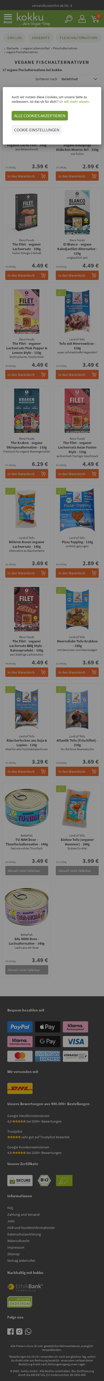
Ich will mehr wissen (73, 101)
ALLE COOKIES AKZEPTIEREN (39, 115)
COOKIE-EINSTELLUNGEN (36, 130)
